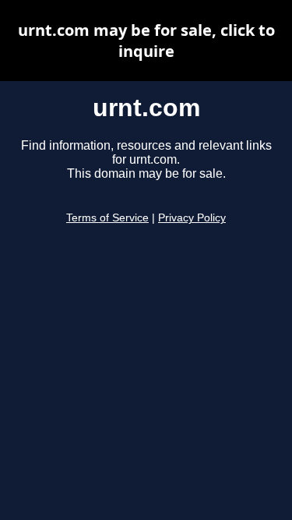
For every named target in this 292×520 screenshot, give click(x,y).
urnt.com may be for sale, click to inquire (146, 40)
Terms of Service (107, 218)
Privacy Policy (192, 218)
